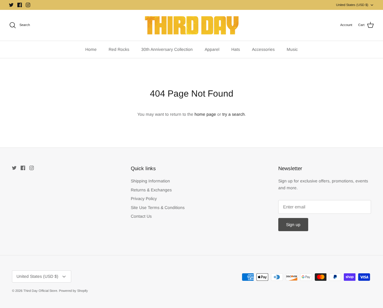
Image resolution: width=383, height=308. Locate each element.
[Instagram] (28, 5)
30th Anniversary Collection (167, 49)
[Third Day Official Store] (192, 25)
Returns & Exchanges (151, 189)
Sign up (293, 224)
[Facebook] (19, 5)
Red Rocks (119, 49)
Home (91, 49)
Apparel (212, 49)
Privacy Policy (144, 198)
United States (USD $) (352, 5)
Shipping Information (150, 181)
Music (292, 49)
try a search (233, 114)
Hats (235, 49)
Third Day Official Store (40, 290)
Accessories (263, 49)
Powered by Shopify (73, 290)
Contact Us (141, 216)
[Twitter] (11, 5)
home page (205, 114)
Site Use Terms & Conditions (158, 207)
